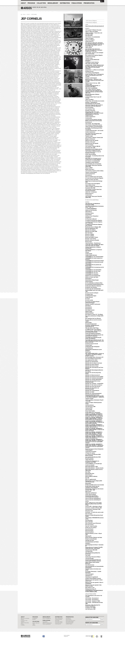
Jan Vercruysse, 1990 (90, 406)
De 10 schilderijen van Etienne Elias (93, 282)
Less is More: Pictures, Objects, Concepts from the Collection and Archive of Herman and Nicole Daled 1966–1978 (94, 91)
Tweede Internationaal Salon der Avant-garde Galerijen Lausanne (93, 560)
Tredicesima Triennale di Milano (92, 556)
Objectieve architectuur (91, 492)
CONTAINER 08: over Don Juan (92, 271)
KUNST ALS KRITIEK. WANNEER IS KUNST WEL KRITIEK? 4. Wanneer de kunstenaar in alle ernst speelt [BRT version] (94, 441)
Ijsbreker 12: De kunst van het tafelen (94, 376)
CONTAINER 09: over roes (91, 272)
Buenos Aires (88, 241)
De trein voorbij (89, 300)
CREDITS (66, 636)
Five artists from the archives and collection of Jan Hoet (93, 134)
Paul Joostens (88, 513)
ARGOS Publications (47, 622)
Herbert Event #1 (89, 193)
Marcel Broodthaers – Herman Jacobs (94, 468)
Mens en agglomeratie (90, 479)
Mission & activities (25, 618)
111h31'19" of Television (91, 192)
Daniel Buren (88, 278)
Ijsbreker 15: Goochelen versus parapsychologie (92, 381)
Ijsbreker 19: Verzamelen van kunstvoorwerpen (92, 388)
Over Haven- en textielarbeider (92, 36)
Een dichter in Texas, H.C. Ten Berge (94, 314)
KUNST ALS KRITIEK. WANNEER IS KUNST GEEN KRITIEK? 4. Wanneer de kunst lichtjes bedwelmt (94, 422)
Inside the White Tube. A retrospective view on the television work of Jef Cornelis (94, 75)
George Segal (88, 345)
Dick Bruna (88, 305)
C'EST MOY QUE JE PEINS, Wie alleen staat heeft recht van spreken (94, 245)
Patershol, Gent (89, 510)
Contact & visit (24, 620)
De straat (87, 298)
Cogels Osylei (88, 253)
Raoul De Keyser (89, 529)
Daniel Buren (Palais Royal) (91, 280)
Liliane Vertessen (89, 459)
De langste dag (89, 294)
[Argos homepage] (33, 8)
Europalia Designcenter (91, 323)
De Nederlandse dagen (90, 295)
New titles (57, 620)
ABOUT (23, 3)
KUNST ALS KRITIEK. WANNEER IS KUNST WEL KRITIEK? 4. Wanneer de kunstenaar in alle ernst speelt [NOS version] (94, 446)
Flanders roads (89, 58)
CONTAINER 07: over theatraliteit (93, 269)
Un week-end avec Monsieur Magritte (94, 178)
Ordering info (58, 623)
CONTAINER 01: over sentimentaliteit (94, 256)
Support (22, 621)
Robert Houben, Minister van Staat (93, 537)
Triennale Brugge (89, 558)
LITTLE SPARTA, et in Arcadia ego (93, 463)
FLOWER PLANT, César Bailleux (93, 329)
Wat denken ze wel (89, 587)
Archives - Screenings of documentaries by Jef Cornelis (92, 103)
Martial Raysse (88, 474)
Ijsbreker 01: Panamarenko (91, 361)
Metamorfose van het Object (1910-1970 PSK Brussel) (93, 481)
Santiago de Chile (89, 540)
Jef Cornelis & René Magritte (92, 72)
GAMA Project (69, 623)
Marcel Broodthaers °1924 (91, 466)
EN (101, 1)
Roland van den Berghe (91, 538)
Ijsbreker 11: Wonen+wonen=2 (92, 375)
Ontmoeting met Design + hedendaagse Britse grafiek (92, 496)
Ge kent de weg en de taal (91, 343)
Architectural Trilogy (90, 56)
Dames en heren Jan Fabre (91, 179)
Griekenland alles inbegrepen (92, 346)
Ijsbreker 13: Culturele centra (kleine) (94, 378)
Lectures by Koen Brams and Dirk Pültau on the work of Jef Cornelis (93, 120)
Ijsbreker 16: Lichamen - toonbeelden (94, 383)
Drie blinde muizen (89, 310)
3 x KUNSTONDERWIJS (91, 208)
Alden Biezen (88, 211)
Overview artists (58, 621)
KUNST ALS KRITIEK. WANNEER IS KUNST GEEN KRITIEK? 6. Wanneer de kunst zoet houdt (94, 429)
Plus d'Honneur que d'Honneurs (93, 523)
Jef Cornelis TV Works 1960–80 (92, 146)
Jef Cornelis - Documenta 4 (91, 598)
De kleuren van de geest (91, 287)
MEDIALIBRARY (53, 3)
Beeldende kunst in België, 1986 (93, 227)
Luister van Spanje (89, 465)
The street (87, 555)
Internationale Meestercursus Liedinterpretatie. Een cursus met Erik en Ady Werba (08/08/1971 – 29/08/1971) (94, 396)
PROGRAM (31, 3)
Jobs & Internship (25, 622)
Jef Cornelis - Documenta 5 (91, 599)
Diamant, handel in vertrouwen (92, 304)
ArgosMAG (45, 621)
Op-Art (87, 501)
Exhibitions (34, 618)
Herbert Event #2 (89, 41)
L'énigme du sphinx (90, 453)
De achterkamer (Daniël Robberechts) (94, 284)
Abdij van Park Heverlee (91, 210)
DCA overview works (70, 620)
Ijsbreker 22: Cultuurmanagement (93, 393)
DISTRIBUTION (65, 3)
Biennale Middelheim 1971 (91, 228)
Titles (33, 624)
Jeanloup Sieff (88, 408)
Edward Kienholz (89, 312)
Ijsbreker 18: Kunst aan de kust (92, 386)
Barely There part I (89, 169)
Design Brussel (89, 297)
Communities (88, 118)
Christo (87, 252)
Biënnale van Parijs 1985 (91, 231)
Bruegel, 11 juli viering (90, 238)
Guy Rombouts (89, 348)
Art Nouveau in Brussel (91, 219)
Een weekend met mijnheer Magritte (94, 55)
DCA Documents (69, 622)
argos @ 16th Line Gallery (91, 31)
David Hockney (89, 281)
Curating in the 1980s (90, 607)
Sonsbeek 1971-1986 (90, 147)
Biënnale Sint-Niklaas (90, 229)
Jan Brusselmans (89, 405)
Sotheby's (87, 543)
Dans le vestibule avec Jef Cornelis (93, 176)
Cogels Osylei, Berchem (91, 255)
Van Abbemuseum (89, 564)
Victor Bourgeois (89, 574)
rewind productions (90, 173)
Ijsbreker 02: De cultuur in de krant (93, 363)
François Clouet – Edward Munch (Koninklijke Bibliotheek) (93, 331)
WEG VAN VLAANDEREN (91, 88)
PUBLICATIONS (77, 3)
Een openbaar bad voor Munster (93, 318)
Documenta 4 (88, 175)
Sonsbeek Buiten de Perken (92, 541)
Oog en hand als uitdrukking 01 (93, 498)
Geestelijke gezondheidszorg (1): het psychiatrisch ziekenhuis (94, 335)
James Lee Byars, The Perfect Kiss (93, 186)
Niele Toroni (88, 491)
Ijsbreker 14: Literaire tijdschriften (93, 379)
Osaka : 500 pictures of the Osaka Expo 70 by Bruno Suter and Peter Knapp (93, 503)
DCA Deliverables (70, 621)
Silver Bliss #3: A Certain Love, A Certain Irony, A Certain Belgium (93, 159)
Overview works (58, 622)
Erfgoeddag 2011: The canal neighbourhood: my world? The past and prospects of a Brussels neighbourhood (94, 113)
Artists (28, 14)
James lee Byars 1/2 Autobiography (93, 126)
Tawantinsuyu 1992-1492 (91, 549)
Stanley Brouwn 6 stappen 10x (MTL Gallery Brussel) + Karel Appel (94, 548)
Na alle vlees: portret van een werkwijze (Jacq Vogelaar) (92, 487)
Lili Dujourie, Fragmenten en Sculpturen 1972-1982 (92, 461)
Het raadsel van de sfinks (91, 360)
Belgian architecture (90, 139)
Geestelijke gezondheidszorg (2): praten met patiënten (93, 338)
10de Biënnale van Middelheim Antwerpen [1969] (92, 204)
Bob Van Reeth (89, 232)
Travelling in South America (92, 62)
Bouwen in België (89, 234)
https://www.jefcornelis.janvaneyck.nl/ (94, 26)
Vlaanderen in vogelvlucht (91, 577)
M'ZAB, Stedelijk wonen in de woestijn (94, 484)
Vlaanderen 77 (88, 575)
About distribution (59, 618)
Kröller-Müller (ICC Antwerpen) (92, 412)
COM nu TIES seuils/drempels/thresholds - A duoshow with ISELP (92, 85)
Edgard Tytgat (88, 311)
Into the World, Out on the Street (93, 163)
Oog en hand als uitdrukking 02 (93, 499)
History (22, 619)
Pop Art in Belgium (90, 39)
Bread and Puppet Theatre (91, 237)
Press (22, 623)
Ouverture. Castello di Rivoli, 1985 (93, 507)
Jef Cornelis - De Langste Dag (92, 123)
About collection (35, 622)
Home (24, 14)
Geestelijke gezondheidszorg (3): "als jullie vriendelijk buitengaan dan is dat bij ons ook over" (94, 341)
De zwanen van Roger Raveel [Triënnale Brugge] (92, 302)
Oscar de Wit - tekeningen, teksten (93, 506)
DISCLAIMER (67, 635)
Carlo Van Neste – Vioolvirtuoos (93, 243)
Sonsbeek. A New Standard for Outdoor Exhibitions (92, 605)
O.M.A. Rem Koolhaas (90, 154)
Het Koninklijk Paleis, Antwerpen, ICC (94, 357)
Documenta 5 (88, 122)
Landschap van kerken (90, 451)
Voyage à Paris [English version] (93, 578)
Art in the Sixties (89, 107)
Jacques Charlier (89, 398)
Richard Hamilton (89, 532)
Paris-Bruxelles (89, 35)
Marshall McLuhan (89, 473)
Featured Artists (58, 619)
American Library (89, 213)
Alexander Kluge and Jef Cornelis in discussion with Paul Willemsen (94, 105)
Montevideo (88, 483)
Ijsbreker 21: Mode (89, 391)
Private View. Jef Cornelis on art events (94, 100)
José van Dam (88, 409)
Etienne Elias (88, 322)
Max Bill (87, 477)
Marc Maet (87, 472)
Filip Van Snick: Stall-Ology (91, 327)
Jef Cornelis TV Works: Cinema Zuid (94, 137)
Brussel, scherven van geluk (92, 240)
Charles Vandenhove (90, 116)
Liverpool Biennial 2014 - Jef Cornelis (94, 130)
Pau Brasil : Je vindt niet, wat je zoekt (94, 512)
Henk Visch (88, 352)
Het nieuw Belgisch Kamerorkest (93, 358)
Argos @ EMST (89, 167)
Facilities (23, 624)
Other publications (47, 624)
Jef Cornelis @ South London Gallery (94, 170)
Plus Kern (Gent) (89, 524)
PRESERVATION (89, 3)
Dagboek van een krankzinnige (92, 275)
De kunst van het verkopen (91, 292)
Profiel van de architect (90, 527)
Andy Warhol (88, 214)
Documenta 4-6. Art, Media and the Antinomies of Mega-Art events (93, 150)
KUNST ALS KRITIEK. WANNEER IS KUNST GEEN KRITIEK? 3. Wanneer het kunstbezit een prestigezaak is (93, 418)
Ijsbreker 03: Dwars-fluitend (92, 364)
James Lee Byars (89, 38)
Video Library (88, 47)
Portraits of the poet (90, 110)
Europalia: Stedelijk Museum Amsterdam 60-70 (92, 326)
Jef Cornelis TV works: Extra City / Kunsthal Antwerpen (93, 190)
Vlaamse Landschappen (91, 77)
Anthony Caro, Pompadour (91, 216)
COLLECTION (41, 3)
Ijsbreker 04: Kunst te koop (91, 366)
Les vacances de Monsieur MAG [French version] (93, 457)
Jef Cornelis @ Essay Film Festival (93, 125)
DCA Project (68, 619)
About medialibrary (47, 618)
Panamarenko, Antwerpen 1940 (92, 509)
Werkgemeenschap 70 (90, 589)
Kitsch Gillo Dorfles (90, 410)
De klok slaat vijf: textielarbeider (93, 288)
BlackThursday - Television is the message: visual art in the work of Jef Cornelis (94, 80)
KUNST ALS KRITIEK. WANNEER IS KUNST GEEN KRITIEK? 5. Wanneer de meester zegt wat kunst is (94, 426)
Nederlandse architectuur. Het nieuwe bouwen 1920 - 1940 (94, 489)
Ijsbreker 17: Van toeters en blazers (93, 385)
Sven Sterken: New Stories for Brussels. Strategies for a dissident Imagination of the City (93, 50)
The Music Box (89, 551)
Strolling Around (89, 71)
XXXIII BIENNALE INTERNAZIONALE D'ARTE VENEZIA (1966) (94, 591)
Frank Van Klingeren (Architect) (92, 333)
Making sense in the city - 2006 (92, 83)
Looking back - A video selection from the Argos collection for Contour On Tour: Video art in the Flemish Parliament (94, 67)
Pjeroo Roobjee (89, 521)
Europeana (68, 618)
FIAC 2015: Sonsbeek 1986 (91, 63)
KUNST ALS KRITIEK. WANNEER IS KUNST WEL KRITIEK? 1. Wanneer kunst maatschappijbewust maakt (93, 433)
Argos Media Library (90, 185)
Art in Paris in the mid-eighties (92, 183)
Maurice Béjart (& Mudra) (91, 476)
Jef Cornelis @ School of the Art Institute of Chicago (93, 152)
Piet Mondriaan (89, 520)
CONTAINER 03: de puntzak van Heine (94, 260)
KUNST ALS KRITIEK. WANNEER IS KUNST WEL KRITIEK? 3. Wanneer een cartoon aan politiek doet (94, 437)
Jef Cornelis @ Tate (90, 109)
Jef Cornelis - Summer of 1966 (92, 601)
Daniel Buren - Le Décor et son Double (94, 69)
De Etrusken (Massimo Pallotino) (93, 285)
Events (34, 619)
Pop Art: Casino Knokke (91, 526)
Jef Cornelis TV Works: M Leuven (93, 30)
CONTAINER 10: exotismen (91, 274)
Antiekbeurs (88, 217)
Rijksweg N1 (88, 536)
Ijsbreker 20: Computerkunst (92, 390)
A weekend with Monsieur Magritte (93, 220)
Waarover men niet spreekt (91, 140)
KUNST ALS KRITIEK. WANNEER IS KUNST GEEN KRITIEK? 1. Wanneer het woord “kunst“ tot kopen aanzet (94, 415)
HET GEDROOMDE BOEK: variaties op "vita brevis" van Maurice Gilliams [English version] (94, 354)
